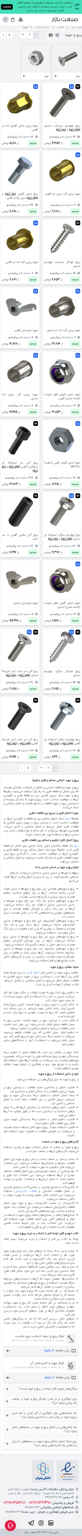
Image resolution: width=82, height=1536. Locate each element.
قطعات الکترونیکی (25, 1191)
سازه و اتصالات (42, 27)
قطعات (60, 27)
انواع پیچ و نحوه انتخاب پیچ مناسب (39, 1336)
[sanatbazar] (65, 20)
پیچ (76, 846)
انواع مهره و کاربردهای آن (47, 1363)
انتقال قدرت (32, 972)
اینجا (25, 27)
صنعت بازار (76, 27)
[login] (5, 19)
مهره (67, 819)
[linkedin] (50, 1523)
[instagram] (41, 1523)
